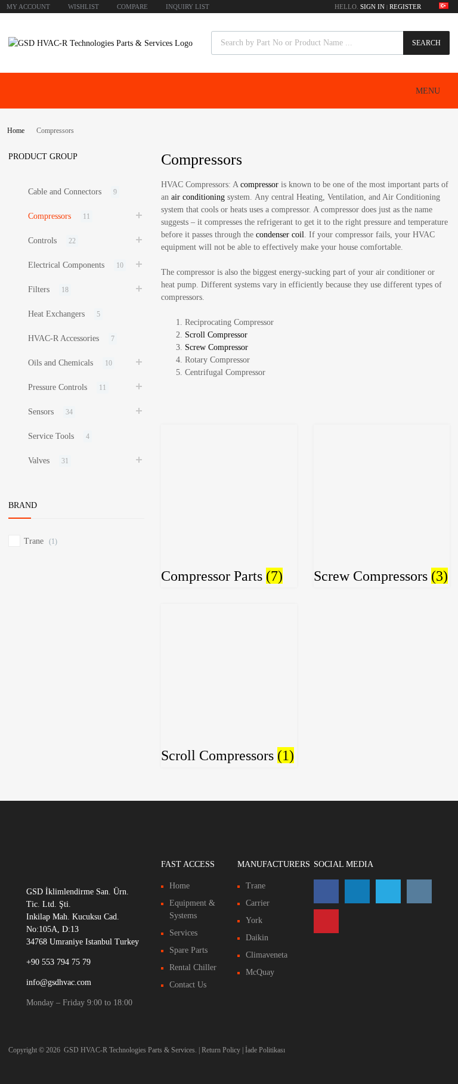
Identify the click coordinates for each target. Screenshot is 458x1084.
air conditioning (198, 197)
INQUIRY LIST (187, 6)
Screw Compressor (216, 347)
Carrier (258, 903)
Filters (38, 289)
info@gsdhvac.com (58, 982)
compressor (259, 184)
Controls (42, 240)
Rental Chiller (192, 967)
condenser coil (280, 234)
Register (405, 6)
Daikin (257, 937)
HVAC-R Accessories (63, 338)
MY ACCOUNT (28, 6)
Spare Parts (188, 950)
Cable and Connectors (64, 191)
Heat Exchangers (56, 313)
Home (15, 130)
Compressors (49, 216)
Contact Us (187, 984)
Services (183, 932)
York (254, 920)
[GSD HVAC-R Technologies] (100, 43)
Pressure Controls (57, 387)
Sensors (41, 411)
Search (426, 43)
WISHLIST (83, 6)
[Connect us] (326, 891)
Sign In (372, 6)
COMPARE (132, 6)
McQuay (260, 972)
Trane (34, 541)
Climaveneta (266, 954)
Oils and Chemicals (60, 362)
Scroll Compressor (216, 334)
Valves (38, 460)
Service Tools (51, 436)
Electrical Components (66, 265)
